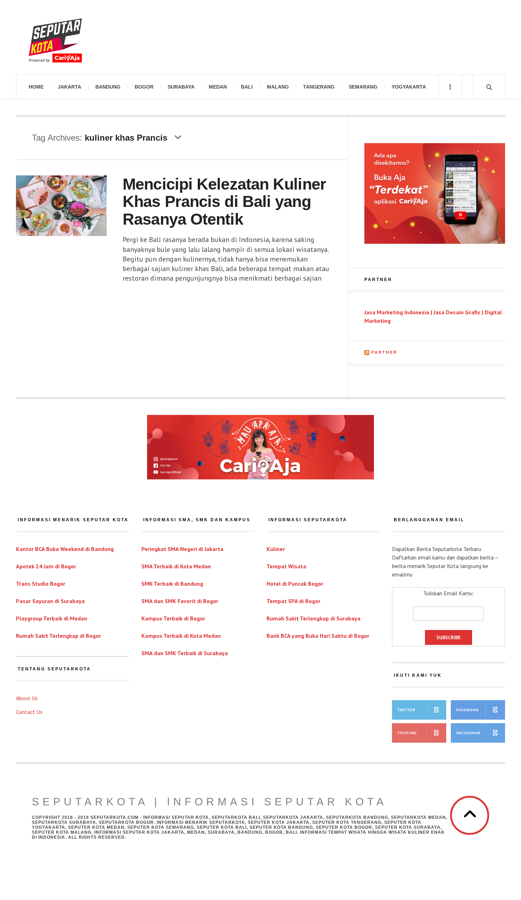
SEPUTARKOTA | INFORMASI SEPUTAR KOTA (209, 802)
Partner (384, 352)
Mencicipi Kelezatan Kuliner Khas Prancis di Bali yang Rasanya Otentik (224, 201)
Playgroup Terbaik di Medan (51, 618)
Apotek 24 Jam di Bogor (46, 566)
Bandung (108, 87)
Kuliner (276, 548)
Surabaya (181, 87)
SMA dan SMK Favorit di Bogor (179, 600)
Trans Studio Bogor (40, 583)
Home (36, 87)
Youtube (407, 733)
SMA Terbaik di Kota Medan (176, 566)
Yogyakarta (409, 87)
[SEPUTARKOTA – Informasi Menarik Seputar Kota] (55, 37)
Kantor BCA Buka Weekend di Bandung (65, 548)
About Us (27, 698)
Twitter (406, 710)
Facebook (467, 710)
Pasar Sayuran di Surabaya (50, 600)
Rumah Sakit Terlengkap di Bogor (58, 635)
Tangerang (319, 87)
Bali (247, 87)
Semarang (363, 87)
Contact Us (29, 711)
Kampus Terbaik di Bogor (173, 618)
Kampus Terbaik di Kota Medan (181, 635)
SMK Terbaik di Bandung (172, 583)
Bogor (144, 87)
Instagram (468, 733)
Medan (218, 87)
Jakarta (69, 87)
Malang (278, 87)
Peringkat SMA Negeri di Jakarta (182, 548)
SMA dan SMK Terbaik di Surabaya (184, 653)
